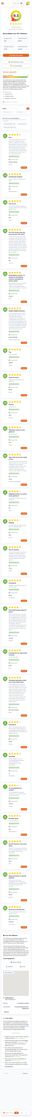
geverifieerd (17, 1056)
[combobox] (8, 112)
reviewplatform (21, 1042)
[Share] (16, 1113)
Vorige (6, 1073)
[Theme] (21, 1113)
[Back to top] (26, 1113)
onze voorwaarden (20, 1038)
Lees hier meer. (16, 1060)
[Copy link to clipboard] (14, 3)
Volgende (24, 1073)
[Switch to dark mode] (18, 3)
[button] (16, 1066)
